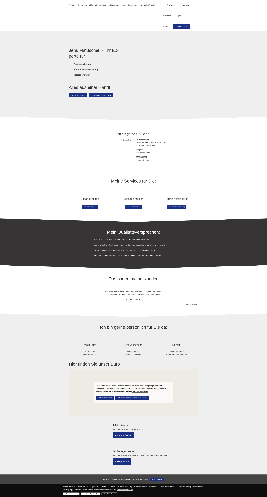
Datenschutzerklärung (125, 490)
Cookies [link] (145, 479)
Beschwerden (137, 479)
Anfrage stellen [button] (122, 461)
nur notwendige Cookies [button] (90, 494)
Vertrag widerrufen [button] (157, 479)
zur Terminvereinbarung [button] (177, 207)
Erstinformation (126, 479)
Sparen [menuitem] (180, 16)
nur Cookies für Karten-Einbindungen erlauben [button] (132, 398)
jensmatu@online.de (143, 160)
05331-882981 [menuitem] (182, 26)
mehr (157, 294)
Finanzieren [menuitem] (184, 5)
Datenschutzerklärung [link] (140, 392)
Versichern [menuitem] (167, 16)
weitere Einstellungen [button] (109, 494)
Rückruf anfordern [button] (123, 435)
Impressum (106, 479)
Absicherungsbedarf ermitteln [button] (101, 95)
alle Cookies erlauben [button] (105, 398)
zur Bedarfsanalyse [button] (90, 207)
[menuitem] (162, 5)
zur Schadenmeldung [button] (133, 207)
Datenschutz (116, 479)
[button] (100, 293)
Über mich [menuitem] (170, 5)
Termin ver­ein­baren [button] (78, 95)
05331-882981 (141, 157)
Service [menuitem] (166, 26)
